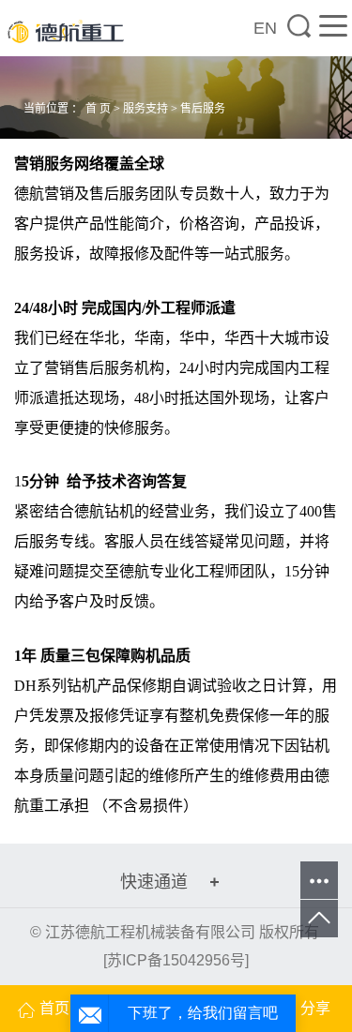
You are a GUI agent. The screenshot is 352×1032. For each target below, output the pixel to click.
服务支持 (145, 108)
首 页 (98, 108)
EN (265, 28)
